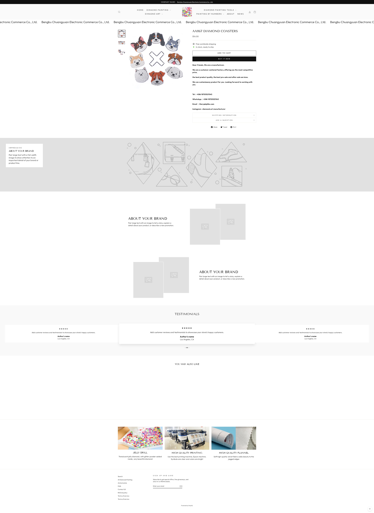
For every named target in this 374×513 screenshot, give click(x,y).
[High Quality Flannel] (233, 438)
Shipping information (224, 115)
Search (120, 476)
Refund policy (122, 493)
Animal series (122, 483)
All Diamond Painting (125, 480)
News (240, 14)
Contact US (122, 489)
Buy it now (224, 59)
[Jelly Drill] (140, 438)
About (231, 14)
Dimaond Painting (158, 10)
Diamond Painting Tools (219, 10)
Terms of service (123, 496)
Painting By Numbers (209, 14)
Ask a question (224, 120)
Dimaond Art (153, 14)
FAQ (119, 486)
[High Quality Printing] (187, 438)
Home (140, 10)
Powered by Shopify (187, 505)
